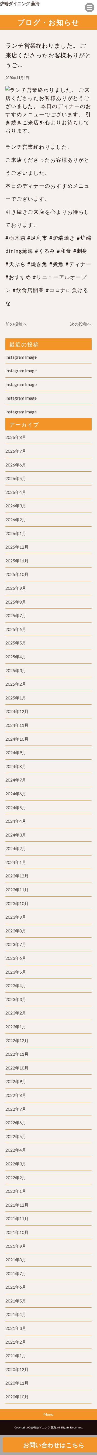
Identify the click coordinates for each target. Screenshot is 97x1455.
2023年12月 (17, 875)
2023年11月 (17, 889)
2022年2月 (15, 1177)
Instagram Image (21, 356)
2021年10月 (17, 1232)
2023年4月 (15, 985)
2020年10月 (17, 1396)
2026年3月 (15, 505)
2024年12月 (17, 711)
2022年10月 (17, 1067)
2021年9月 (15, 1246)
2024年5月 (15, 807)
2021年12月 (17, 1204)
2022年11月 (17, 1054)
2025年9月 (15, 588)
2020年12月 (17, 1369)
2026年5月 (15, 478)
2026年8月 (15, 437)
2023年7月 (15, 944)
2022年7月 (15, 1108)
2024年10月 (17, 738)
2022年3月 (15, 1163)
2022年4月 (15, 1149)
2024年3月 (15, 834)
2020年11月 (17, 1382)
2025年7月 (15, 615)
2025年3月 (15, 670)
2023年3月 (15, 999)
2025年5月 (15, 642)
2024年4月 (15, 821)
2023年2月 (15, 1012)
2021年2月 (15, 1341)
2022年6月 (15, 1122)
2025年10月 (17, 574)
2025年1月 (15, 697)
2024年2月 (15, 848)
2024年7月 (15, 779)
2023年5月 (15, 971)
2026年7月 (15, 450)
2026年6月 (15, 464)
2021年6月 (15, 1286)
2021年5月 (15, 1300)
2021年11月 (17, 1218)
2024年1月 (15, 862)
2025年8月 (15, 601)
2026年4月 (15, 492)
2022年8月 (15, 1095)
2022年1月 (15, 1191)
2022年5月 (15, 1136)
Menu (48, 1414)
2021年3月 (15, 1328)
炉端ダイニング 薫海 (20, 3)
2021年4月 (15, 1314)
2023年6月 (15, 958)
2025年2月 (15, 683)
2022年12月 (17, 1040)
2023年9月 (15, 916)
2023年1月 (15, 1026)
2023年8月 (15, 930)
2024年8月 (15, 766)
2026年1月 (15, 533)
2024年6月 (15, 793)
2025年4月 (15, 656)
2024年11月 (17, 725)
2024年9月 (15, 752)
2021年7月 (15, 1273)
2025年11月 (17, 560)
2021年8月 (15, 1259)
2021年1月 (15, 1355)
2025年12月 (17, 546)
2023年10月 (17, 903)
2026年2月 (15, 519)
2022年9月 (15, 1081)
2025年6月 (15, 629)
